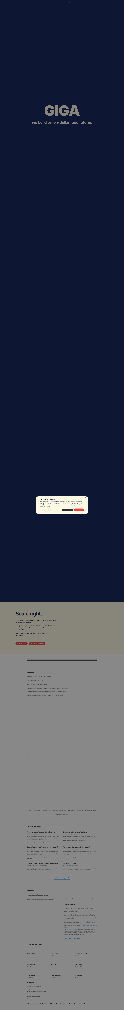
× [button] (85, 497)
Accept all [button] (79, 510)
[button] (44, 510)
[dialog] (62, 505)
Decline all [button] (67, 510)
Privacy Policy (47, 506)
